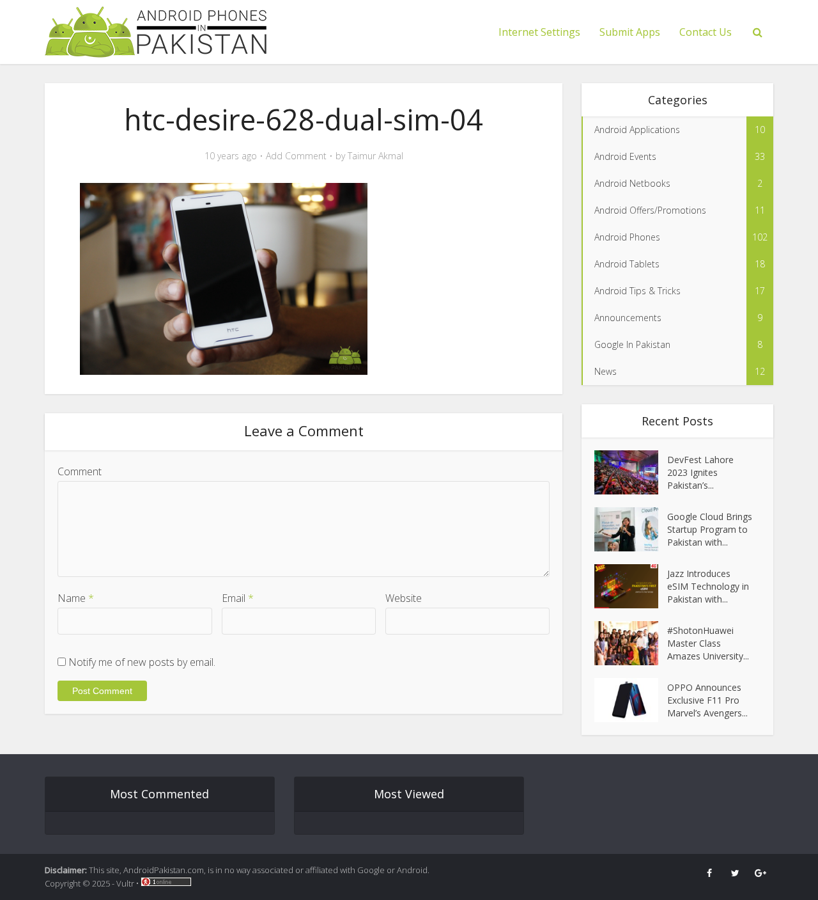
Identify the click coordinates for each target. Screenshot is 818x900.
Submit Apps (629, 32)
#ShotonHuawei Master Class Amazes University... (708, 643)
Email (238, 598)
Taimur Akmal (375, 156)
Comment (80, 471)
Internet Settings (539, 32)
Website (403, 598)
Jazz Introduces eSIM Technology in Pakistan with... (708, 586)
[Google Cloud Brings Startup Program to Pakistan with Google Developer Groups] (630, 529)
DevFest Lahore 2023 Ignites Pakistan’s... (700, 472)
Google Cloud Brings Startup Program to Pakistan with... (709, 529)
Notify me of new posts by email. (141, 662)
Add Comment (296, 156)
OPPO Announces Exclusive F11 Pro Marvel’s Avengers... (707, 700)
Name (76, 598)
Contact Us (705, 32)
